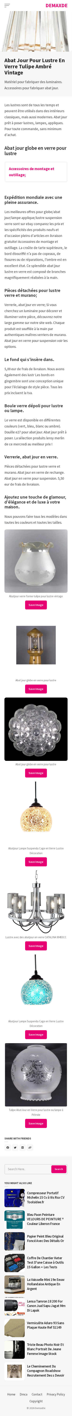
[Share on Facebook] (7, 1147)
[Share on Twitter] (15, 1147)
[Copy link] (30, 1147)
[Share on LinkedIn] (22, 1147)
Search (59, 1169)
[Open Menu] (7, 5)
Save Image (36, 605)
